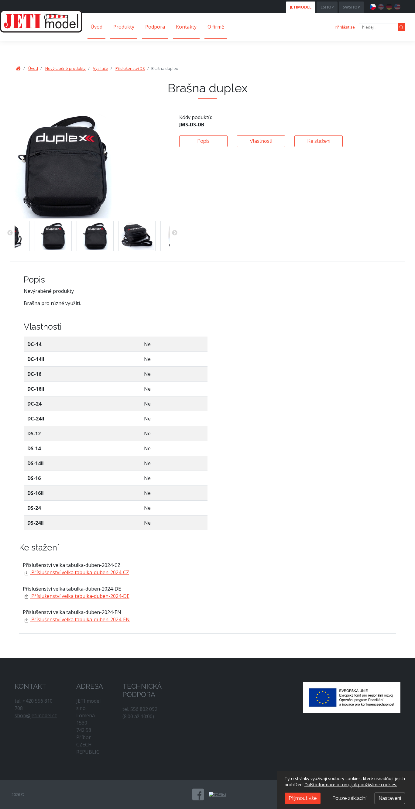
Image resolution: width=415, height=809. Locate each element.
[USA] (397, 6)
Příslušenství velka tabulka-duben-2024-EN (80, 619)
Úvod (96, 26)
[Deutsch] (389, 6)
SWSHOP (351, 7)
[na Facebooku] (198, 794)
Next (175, 233)
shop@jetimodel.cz (36, 715)
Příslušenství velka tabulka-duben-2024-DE (79, 596)
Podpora (155, 26)
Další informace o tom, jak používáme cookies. (350, 784)
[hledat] (401, 27)
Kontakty (186, 26)
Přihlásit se (345, 27)
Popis (203, 141)
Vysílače (100, 68)
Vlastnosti (261, 141)
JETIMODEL (300, 7)
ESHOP (327, 7)
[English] (381, 6)
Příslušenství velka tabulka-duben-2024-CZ (79, 572)
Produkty (123, 26)
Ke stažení (318, 141)
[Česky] (373, 6)
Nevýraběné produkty (65, 68)
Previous (10, 233)
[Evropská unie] (351, 697)
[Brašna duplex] (53, 236)
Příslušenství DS (130, 68)
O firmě (216, 26)
